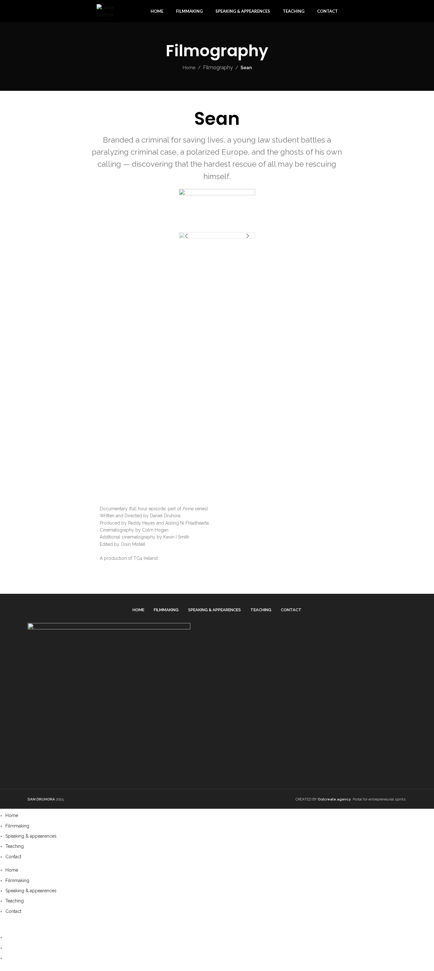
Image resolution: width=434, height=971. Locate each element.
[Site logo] (114, 10)
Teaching (14, 846)
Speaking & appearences (31, 836)
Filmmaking (17, 825)
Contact (13, 856)
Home (189, 67)
